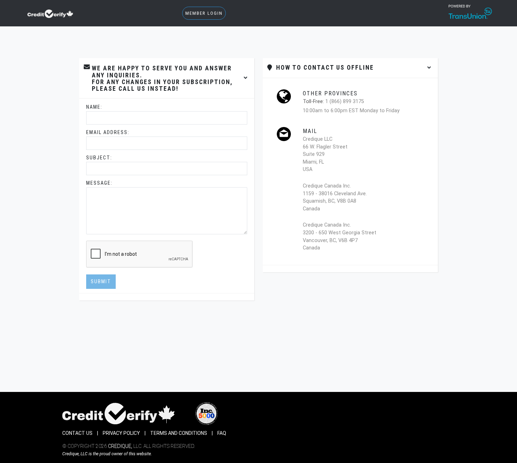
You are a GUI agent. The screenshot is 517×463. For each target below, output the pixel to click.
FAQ (221, 433)
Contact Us (77, 433)
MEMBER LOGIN (204, 13)
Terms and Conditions (178, 433)
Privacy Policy (121, 433)
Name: (94, 107)
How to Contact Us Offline (323, 67)
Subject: (99, 158)
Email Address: (107, 132)
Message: (99, 183)
